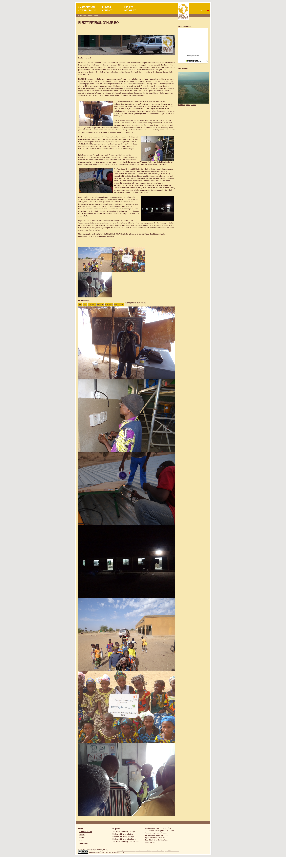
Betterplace (131, 125)
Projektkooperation (152, 835)
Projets (128, 7)
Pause (188, 105)
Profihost (88, 849)
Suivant (193, 105)
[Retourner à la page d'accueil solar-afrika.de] (183, 19)
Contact (107, 10)
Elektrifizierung (118, 304)
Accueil (80, 15)
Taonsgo (132, 831)
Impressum (83, 843)
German (202, 10)
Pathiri (130, 834)
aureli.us (105, 849)
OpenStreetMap (117, 852)
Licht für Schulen (85, 832)
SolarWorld (91, 304)
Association (87, 7)
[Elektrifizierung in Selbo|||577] (126, 378)
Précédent (181, 105)
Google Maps (100, 852)
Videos (81, 837)
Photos (106, 7)
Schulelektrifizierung (119, 834)
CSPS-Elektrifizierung (120, 831)
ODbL (123, 852)
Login (81, 840)
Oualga (131, 836)
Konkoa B (132, 839)
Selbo (80, 304)
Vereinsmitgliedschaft (153, 833)
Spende (148, 838)
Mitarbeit (130, 10)
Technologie (88, 10)
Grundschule (109, 304)
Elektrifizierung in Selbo (91, 15)
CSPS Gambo (134, 841)
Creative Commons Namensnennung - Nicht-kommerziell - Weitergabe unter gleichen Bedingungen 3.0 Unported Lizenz (148, 851)
